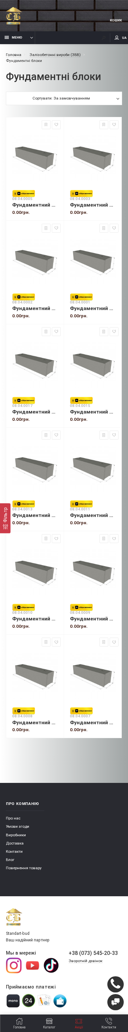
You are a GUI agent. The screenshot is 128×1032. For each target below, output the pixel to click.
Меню (17, 37)
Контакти (14, 851)
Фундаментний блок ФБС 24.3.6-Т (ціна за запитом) (35, 619)
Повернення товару (24, 868)
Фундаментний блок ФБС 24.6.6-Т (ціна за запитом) (93, 723)
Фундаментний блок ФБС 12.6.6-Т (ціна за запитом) (93, 515)
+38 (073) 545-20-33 (93, 953)
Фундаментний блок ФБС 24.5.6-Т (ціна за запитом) (35, 723)
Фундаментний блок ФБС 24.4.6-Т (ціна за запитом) (93, 619)
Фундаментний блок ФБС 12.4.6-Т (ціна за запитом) (93, 412)
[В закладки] (56, 124)
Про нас (13, 818)
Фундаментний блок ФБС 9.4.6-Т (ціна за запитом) (93, 205)
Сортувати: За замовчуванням (61, 98)
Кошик (116, 20)
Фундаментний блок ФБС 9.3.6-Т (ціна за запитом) (35, 205)
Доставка (15, 843)
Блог (10, 859)
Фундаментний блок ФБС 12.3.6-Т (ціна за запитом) (35, 412)
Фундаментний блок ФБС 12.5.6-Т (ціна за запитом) (35, 515)
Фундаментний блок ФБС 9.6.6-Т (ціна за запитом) (93, 308)
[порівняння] (46, 124)
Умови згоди (17, 826)
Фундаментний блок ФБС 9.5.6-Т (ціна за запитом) (35, 308)
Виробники (16, 835)
